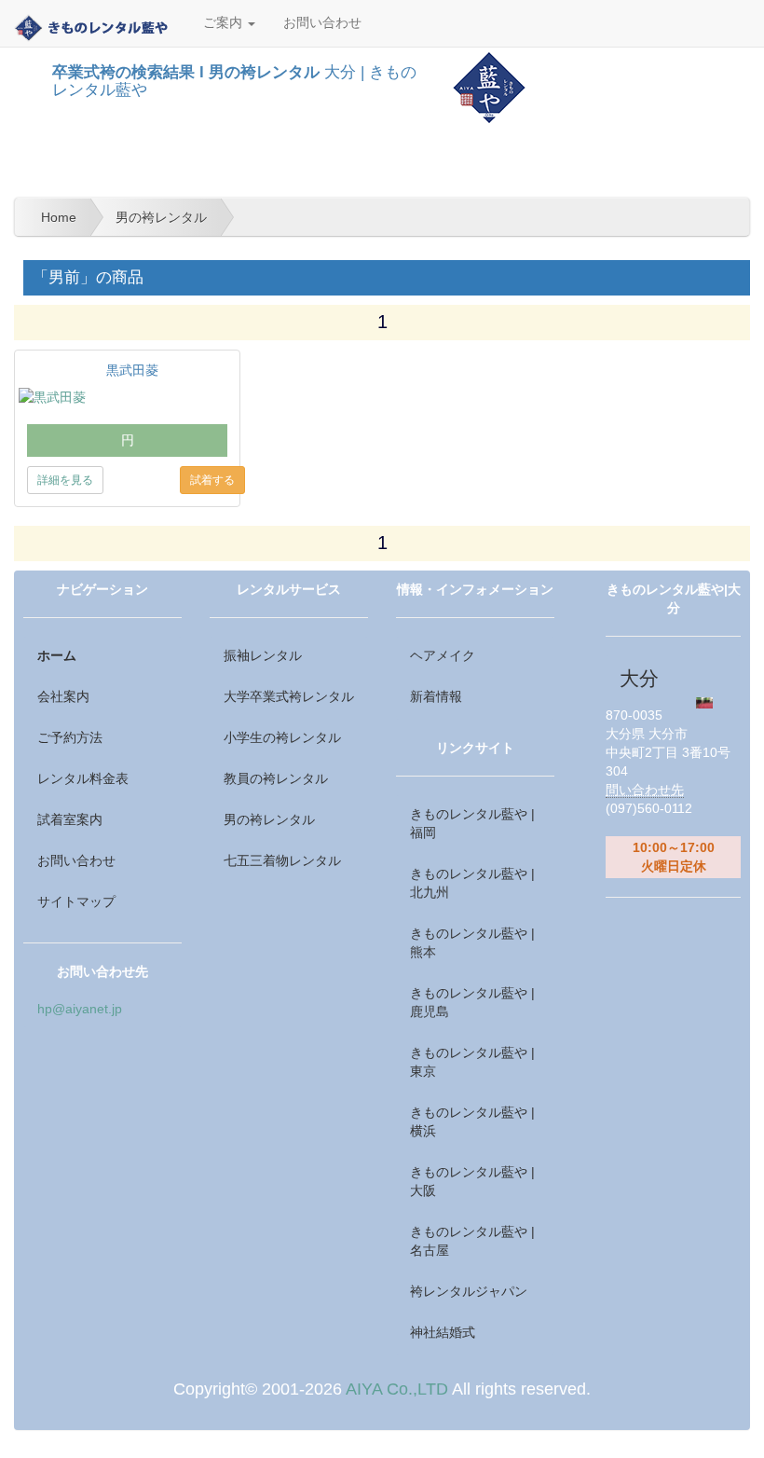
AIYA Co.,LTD (397, 1389)
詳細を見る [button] (65, 480)
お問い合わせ (322, 23)
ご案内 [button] (224, 23)
